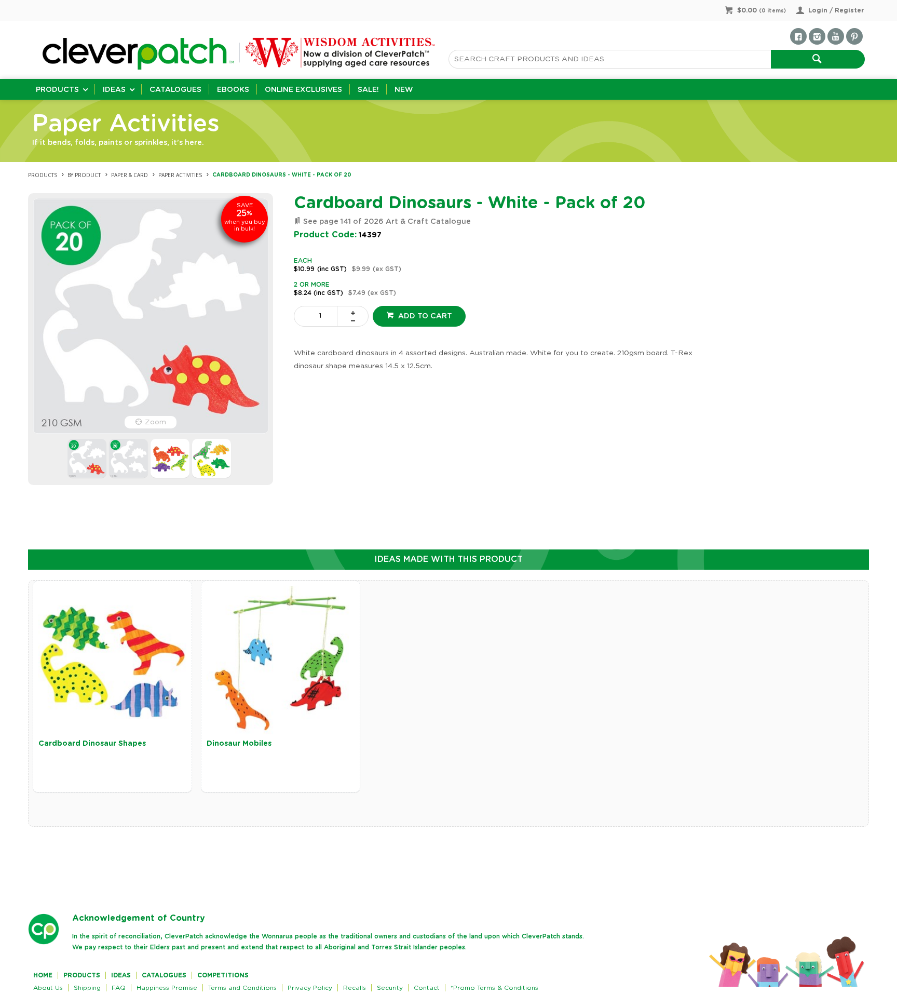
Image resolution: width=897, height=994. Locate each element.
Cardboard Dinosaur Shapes (92, 743)
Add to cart (424, 316)
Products (57, 89)
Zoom (155, 422)
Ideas (114, 89)
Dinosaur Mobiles (239, 743)
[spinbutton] (317, 316)
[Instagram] (817, 36)
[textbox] (609, 59)
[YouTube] (835, 36)
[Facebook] (798, 36)
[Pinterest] (854, 36)
